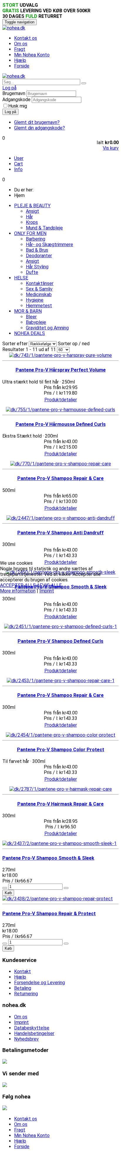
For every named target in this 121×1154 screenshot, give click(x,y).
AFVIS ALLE (49, 585)
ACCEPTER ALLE (18, 585)
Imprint (46, 591)
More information (18, 591)
